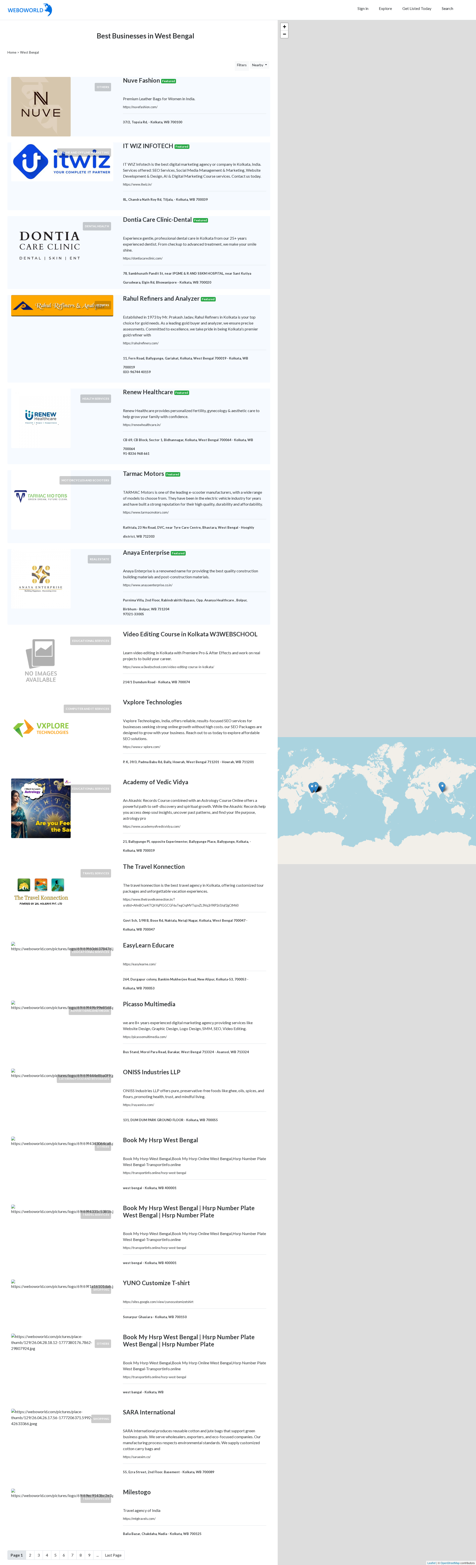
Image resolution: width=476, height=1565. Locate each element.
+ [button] (284, 27)
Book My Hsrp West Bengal (160, 1139)
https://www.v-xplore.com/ (141, 747)
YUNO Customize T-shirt (156, 1282)
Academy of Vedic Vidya (155, 781)
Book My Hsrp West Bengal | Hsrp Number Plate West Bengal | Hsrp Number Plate (189, 1211)
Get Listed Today (416, 8)
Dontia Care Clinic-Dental (157, 219)
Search (447, 8)
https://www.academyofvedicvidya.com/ (151, 826)
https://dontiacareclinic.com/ (143, 258)
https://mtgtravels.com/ (139, 1519)
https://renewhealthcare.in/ (142, 425)
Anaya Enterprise (146, 552)
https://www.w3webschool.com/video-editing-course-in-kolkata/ (168, 667)
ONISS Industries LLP (151, 1072)
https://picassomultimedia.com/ (145, 1037)
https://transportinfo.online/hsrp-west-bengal (154, 1173)
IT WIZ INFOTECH (148, 145)
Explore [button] (385, 8)
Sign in (362, 8)
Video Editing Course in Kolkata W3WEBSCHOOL (190, 634)
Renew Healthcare (148, 391)
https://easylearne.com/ (139, 964)
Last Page (113, 1555)
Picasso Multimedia (149, 1004)
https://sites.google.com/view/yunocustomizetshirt (158, 1302)
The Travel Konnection (154, 866)
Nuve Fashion (141, 80)
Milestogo (137, 1492)
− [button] (284, 34)
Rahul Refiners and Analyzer (161, 298)
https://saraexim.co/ (137, 1457)
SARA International (149, 1412)
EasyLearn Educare (148, 945)
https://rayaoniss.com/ (138, 1105)
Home (11, 52)
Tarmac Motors (143, 473)
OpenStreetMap (450, 1563)
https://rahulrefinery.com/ (141, 343)
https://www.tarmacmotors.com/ (146, 512)
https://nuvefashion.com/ (140, 107)
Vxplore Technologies (152, 702)
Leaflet (431, 1563)
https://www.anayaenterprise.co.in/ (148, 585)
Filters (242, 65)
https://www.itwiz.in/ (137, 184)
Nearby (258, 65)
